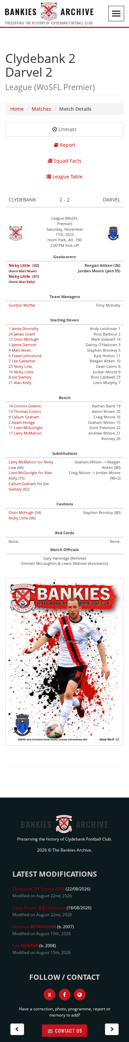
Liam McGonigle (28, 427)
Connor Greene (27, 405)
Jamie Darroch (24, 344)
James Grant (24, 334)
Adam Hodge (23, 422)
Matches (41, 109)
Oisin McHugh (26, 339)
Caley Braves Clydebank (39, 908)
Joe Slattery (22, 377)
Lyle (25, 945)
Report (66, 145)
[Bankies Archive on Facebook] (65, 994)
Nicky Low (23, 366)
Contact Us (68, 1030)
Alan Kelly (26, 282)
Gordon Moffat (22, 305)
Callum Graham (25, 416)
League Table (67, 176)
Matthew (34, 927)
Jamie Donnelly (25, 328)
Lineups (67, 129)
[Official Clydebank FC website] (80, 994)
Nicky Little (19, 265)
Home (17, 109)
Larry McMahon (28, 433)
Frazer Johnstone (27, 355)
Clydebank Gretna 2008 (38, 889)
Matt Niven (27, 271)
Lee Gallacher (23, 360)
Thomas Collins (27, 411)
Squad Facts (67, 160)
